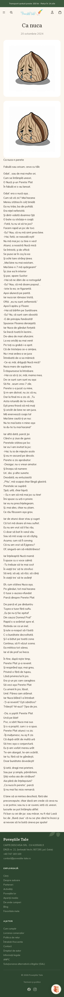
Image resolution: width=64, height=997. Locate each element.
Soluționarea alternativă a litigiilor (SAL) (24, 964)
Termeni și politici (32, 982)
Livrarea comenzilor (13, 933)
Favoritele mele (11, 911)
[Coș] (60, 12)
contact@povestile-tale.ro (17, 858)
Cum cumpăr (9, 928)
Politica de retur (11, 937)
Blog (5, 907)
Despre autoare (11, 880)
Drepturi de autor (12, 950)
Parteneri (8, 884)
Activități (8, 889)
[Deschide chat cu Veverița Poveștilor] (56, 989)
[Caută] (11, 12)
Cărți (6, 876)
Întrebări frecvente (13, 942)
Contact (7, 946)
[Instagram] (35, 989)
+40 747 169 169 (12, 854)
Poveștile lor (9, 893)
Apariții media (10, 898)
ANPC (6, 959)
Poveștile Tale (36, 975)
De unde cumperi (12, 902)
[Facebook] (29, 989)
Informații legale (11, 955)
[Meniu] (4, 12)
